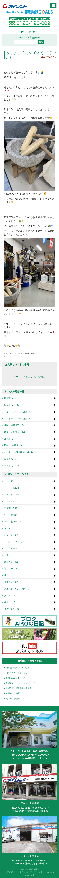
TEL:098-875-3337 (21, 755)
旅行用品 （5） (11, 438)
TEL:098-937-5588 (21, 860)
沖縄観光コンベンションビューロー (21, 683)
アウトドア (9, 501)
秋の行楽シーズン (12, 521)
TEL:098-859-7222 (21, 808)
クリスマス (9, 528)
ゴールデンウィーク (13, 541)
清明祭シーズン (11, 582)
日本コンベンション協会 (17, 673)
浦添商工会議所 (13, 699)
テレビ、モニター (12, 488)
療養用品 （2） (11, 459)
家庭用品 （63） (12, 405)
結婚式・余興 (10, 508)
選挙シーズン (10, 568)
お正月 (7, 555)
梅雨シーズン (10, 602)
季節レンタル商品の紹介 (25, 353)
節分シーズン (10, 575)
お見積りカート (31, 32)
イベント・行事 (11, 494)
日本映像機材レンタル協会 (17, 668)
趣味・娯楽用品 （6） (14, 425)
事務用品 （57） (12, 465)
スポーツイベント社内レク (17, 589)
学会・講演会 (10, 515)
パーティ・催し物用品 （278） (19, 452)
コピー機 (8, 481)
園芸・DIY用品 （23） (15, 445)
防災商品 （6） (11, 398)
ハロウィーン (10, 548)
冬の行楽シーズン (12, 609)
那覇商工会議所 (13, 693)
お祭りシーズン (11, 535)
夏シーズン (9, 595)
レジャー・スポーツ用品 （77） (19, 418)
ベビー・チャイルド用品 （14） (19, 411)
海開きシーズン (11, 562)
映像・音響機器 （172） (16, 432)
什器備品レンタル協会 (16, 678)
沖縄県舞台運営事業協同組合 (18, 688)
